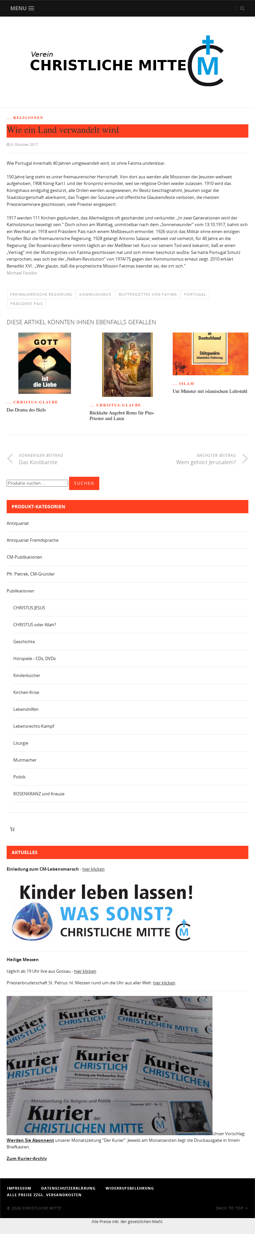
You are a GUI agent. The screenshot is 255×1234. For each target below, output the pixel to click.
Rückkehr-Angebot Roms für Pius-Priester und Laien (122, 415)
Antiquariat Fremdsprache (32, 540)
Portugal (195, 294)
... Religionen (25, 117)
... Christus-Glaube (32, 402)
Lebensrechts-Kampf (33, 726)
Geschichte (24, 642)
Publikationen (20, 591)
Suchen (84, 483)
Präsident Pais (26, 303)
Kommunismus (95, 294)
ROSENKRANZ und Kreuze (38, 794)
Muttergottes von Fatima (148, 294)
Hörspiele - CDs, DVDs (34, 658)
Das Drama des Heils (26, 410)
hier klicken (93, 869)
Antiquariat (18, 523)
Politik (19, 777)
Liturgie (20, 743)
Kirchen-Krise (26, 692)
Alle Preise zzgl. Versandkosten (44, 1194)
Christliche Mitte (41, 1207)
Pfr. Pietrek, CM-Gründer (31, 574)
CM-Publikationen (24, 557)
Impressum (19, 1188)
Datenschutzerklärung (68, 1188)
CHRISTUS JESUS (29, 608)
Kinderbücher (26, 675)
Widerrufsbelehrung (130, 1188)
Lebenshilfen (26, 709)
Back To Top (230, 1207)
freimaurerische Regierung (41, 294)
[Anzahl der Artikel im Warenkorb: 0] (12, 829)
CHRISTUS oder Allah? (34, 625)
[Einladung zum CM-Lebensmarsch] (106, 943)
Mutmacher (25, 760)
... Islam (183, 383)
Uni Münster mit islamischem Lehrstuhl (210, 391)
